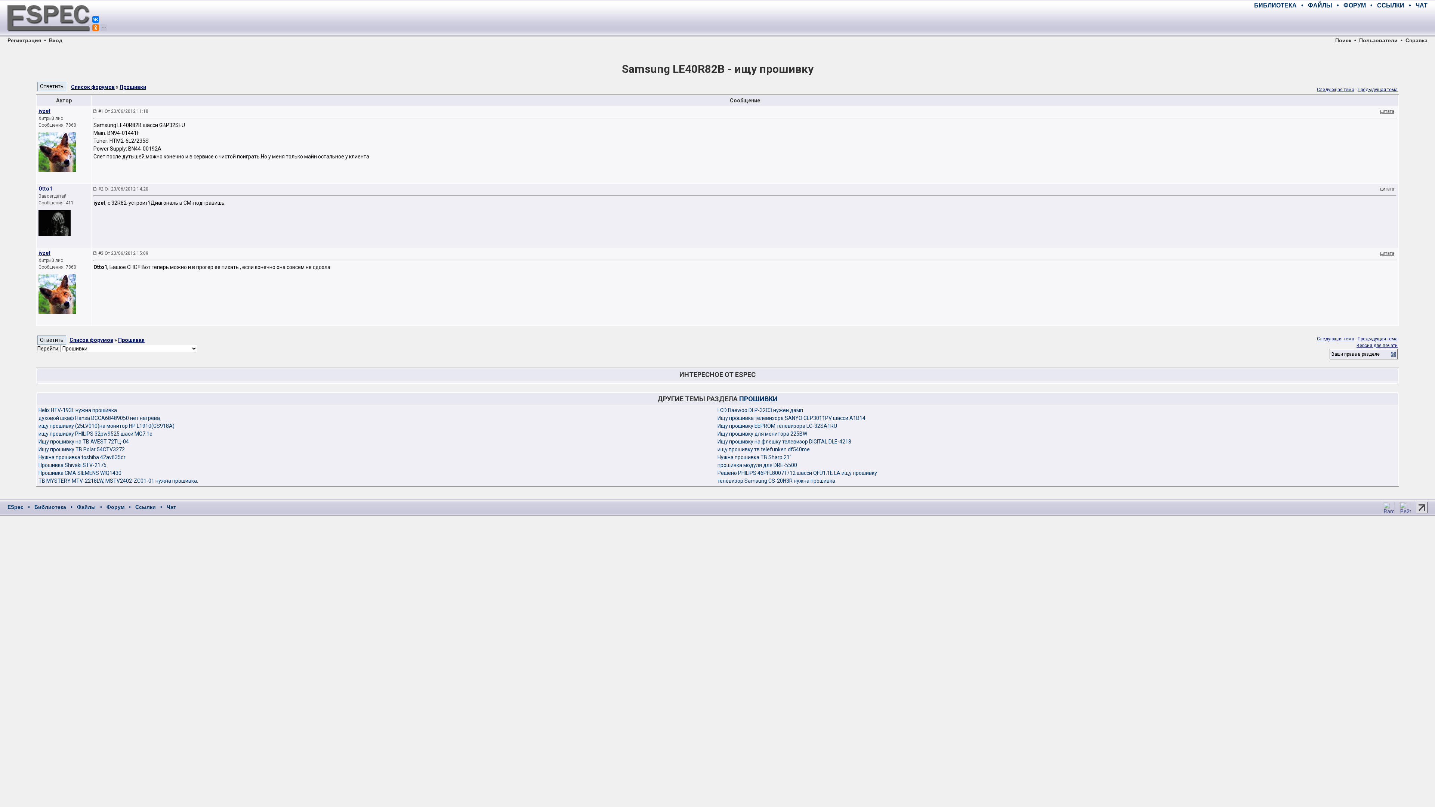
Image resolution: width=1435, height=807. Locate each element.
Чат (171, 507)
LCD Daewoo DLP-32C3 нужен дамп (760, 410)
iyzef (44, 111)
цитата (1387, 111)
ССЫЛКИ (1390, 5)
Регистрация (24, 40)
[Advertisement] (1340, 22)
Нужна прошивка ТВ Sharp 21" (754, 457)
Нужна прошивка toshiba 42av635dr (82, 457)
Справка (1416, 40)
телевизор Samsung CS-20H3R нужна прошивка (776, 481)
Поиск (1343, 40)
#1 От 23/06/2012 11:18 (123, 111)
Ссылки (145, 507)
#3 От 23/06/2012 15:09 (123, 253)
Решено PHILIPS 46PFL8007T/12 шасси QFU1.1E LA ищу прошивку (797, 473)
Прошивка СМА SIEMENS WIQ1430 (79, 473)
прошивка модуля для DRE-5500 (757, 465)
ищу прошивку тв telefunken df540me (764, 449)
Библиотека (50, 507)
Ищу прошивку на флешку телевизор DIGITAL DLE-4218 (784, 442)
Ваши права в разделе (1355, 354)
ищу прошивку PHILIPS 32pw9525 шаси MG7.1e (95, 434)
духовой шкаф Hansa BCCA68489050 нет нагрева (99, 418)
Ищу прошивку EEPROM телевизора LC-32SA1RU (777, 426)
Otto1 (45, 189)
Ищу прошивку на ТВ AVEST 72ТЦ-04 (83, 442)
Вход (55, 40)
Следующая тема (1335, 89)
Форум (115, 507)
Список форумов (93, 87)
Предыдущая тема (1378, 89)
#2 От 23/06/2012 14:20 (123, 189)
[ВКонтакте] (95, 19)
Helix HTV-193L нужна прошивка (77, 410)
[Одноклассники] (95, 27)
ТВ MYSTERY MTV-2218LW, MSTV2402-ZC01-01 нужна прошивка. (118, 481)
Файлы (86, 507)
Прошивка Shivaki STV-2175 (72, 465)
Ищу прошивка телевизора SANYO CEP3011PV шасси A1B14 (791, 418)
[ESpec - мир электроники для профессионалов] (48, 35)
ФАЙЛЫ (1320, 5)
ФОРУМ (1354, 5)
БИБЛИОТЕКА (1275, 5)
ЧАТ (1422, 5)
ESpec (15, 507)
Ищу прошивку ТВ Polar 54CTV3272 (81, 449)
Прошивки (133, 87)
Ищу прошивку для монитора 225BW (762, 434)
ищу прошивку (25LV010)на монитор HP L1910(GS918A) (106, 426)
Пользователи (1378, 40)
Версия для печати (1377, 345)
